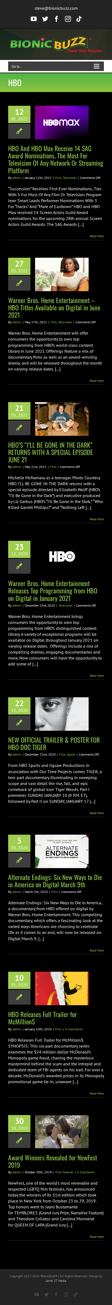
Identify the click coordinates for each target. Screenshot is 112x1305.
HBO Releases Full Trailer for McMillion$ (42, 1017)
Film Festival (64, 1172)
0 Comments (74, 1029)
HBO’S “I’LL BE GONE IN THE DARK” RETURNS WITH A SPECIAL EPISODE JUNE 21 (50, 452)
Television (70, 178)
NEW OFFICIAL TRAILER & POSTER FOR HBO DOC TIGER (54, 743)
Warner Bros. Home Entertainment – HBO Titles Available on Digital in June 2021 (54, 307)
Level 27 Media (56, 1281)
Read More (97, 236)
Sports (71, 754)
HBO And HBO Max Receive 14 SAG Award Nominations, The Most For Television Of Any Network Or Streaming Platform (55, 159)
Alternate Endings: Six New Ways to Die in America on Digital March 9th (55, 880)
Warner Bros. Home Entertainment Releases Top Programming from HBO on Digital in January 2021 (52, 590)
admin (17, 178)
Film (58, 178)
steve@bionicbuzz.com (56, 8)
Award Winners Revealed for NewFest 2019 (52, 1161)
